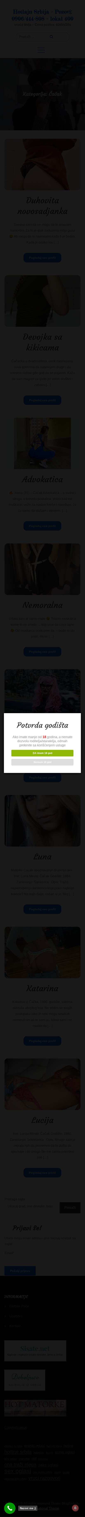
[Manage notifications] (75, 1508)
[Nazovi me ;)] (9, 1508)
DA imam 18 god (42, 753)
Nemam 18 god (42, 762)
